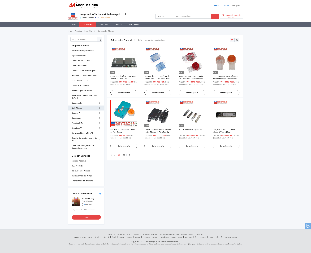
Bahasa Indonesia (231, 237)
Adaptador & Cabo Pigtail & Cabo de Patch (84, 96)
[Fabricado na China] (83, 5)
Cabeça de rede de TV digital (82, 60)
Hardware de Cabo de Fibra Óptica (85, 75)
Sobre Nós (104, 25)
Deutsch (137, 237)
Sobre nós (111, 234)
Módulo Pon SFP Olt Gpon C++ (190, 129)
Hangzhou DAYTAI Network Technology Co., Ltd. (103, 14)
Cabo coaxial (76, 118)
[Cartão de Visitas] (100, 193)
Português (146, 237)
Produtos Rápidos (187, 234)
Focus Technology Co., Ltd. (151, 242)
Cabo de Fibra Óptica (79, 65)
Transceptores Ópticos (80, 80)
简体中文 (98, 237)
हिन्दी (196, 237)
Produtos (89, 25)
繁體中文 (106, 237)
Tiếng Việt (219, 237)
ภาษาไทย (203, 237)
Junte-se (225, 6)
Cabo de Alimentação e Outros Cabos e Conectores (83, 146)
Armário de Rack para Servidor (83, 50)
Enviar (86, 217)
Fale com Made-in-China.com (169, 234)
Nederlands (188, 237)
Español (129, 237)
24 (119, 155)
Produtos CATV (77, 123)
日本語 (114, 237)
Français (121, 237)
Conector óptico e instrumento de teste (84, 139)
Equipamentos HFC (79, 55)
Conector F (76, 113)
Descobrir (118, 25)
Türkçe (211, 237)
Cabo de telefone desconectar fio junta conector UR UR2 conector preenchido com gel (191, 78)
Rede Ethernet (77, 108)
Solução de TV (77, 128)
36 (124, 155)
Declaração (121, 234)
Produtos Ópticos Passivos (82, 90)
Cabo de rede (77, 103)
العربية (180, 237)
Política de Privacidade (149, 234)
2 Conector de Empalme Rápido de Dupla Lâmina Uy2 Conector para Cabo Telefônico (225, 78)
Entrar (216, 6)
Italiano (154, 237)
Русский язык (164, 237)
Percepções (199, 234)
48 (129, 155)
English (90, 237)
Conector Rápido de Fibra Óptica (84, 70)
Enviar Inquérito (124, 93)
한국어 (173, 237)
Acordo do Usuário (133, 234)
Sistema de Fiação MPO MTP (82, 133)
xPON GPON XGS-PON (80, 85)
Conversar (88, 205)
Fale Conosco (134, 25)
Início (74, 25)
